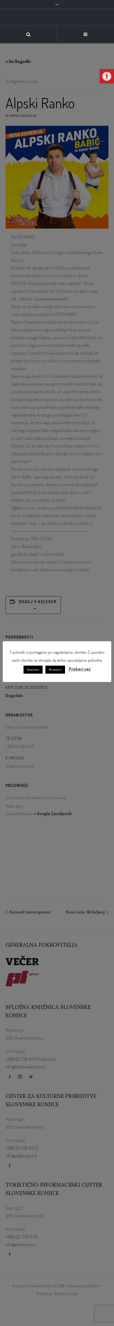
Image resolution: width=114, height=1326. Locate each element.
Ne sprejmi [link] (55, 669)
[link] (107, 76)
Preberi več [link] (80, 669)
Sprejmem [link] (33, 669)
